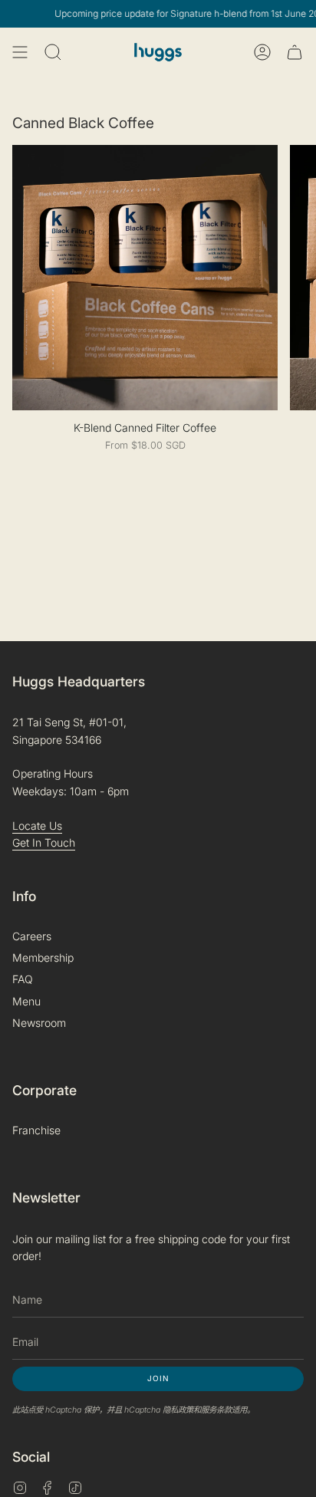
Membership (43, 957)
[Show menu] (20, 52)
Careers (31, 936)
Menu (26, 1001)
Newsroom (39, 1022)
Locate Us (37, 825)
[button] (53, 52)
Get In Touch (43, 842)
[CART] (294, 52)
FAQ (22, 978)
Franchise (36, 1130)
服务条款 (216, 1410)
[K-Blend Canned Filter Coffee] (145, 277)
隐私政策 (178, 1410)
